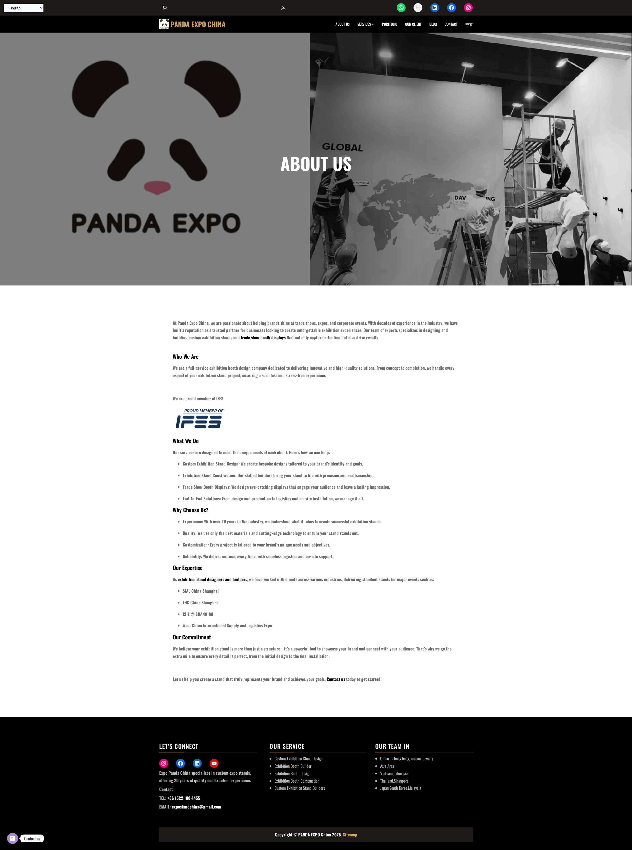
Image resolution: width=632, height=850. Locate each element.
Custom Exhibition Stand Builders (300, 788)
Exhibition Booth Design (292, 773)
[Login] (283, 7)
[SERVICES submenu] (373, 24)
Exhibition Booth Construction (297, 781)
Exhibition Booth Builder (293, 766)
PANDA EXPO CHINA (198, 24)
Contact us (336, 679)
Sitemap (350, 834)
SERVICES (364, 24)
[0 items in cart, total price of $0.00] (164, 7)
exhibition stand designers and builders (212, 579)
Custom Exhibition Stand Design (298, 758)
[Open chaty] (12, 838)
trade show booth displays (263, 337)
